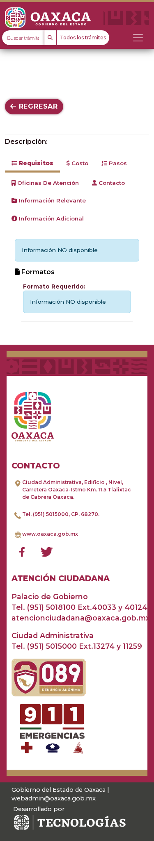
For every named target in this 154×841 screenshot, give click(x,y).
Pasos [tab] (117, 163)
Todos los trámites (83, 37)
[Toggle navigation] (138, 37)
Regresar (37, 106)
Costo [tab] (79, 163)
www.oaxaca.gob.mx (50, 534)
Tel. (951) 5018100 (43, 607)
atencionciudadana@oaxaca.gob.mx (80, 618)
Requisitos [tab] (35, 163)
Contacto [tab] (111, 183)
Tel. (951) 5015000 (45, 514)
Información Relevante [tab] (51, 200)
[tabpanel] (77, 280)
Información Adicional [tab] (50, 218)
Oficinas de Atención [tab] (47, 183)
